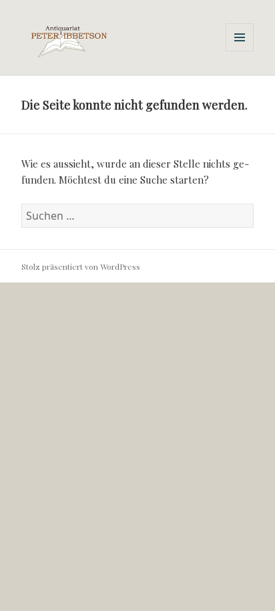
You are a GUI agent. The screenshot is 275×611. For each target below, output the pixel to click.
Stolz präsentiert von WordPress (80, 266)
